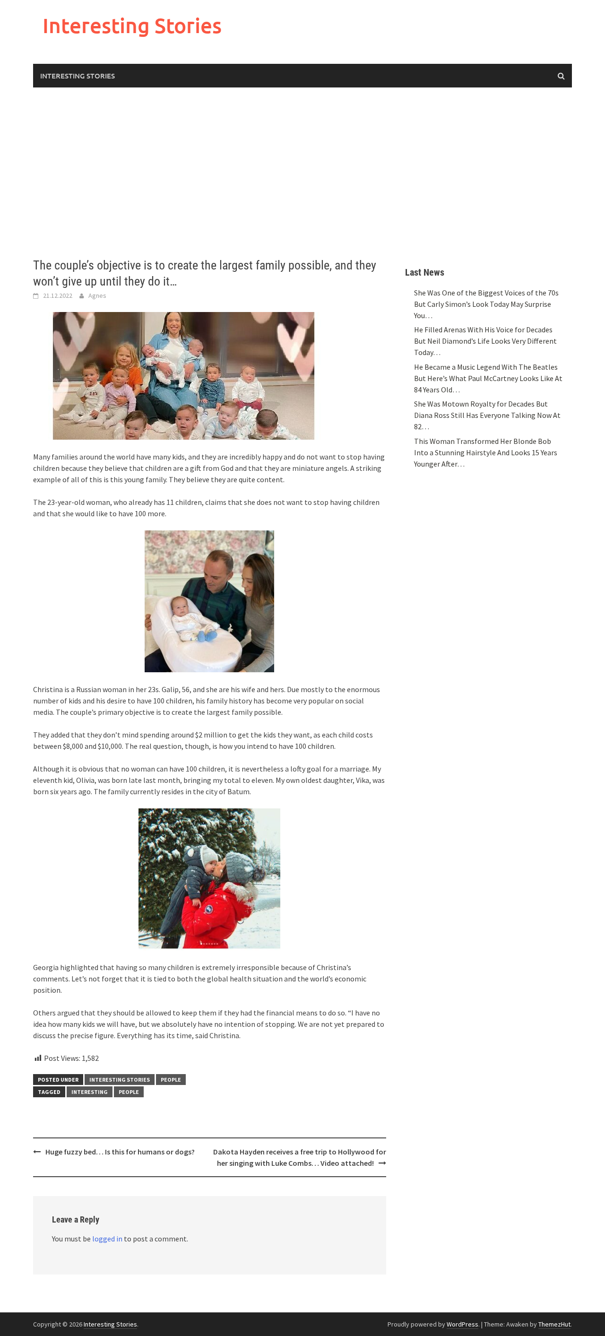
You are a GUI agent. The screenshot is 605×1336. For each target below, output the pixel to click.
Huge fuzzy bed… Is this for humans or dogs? (120, 1151)
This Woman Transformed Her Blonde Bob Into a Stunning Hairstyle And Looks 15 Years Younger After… (485, 452)
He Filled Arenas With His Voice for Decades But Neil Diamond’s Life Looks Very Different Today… (485, 341)
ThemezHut (554, 1324)
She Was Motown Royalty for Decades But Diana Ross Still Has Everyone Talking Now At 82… (487, 415)
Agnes (97, 295)
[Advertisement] (302, 172)
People (171, 1079)
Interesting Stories (132, 25)
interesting (89, 1091)
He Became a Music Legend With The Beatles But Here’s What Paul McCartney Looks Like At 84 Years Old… (488, 378)
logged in (107, 1238)
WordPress (462, 1324)
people (129, 1091)
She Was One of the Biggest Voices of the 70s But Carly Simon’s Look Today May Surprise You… (486, 304)
